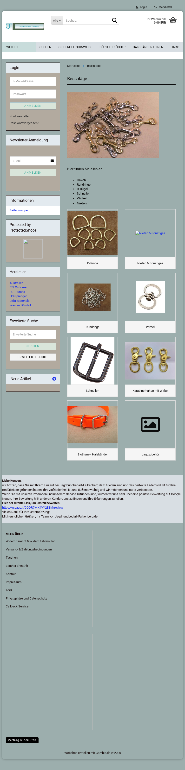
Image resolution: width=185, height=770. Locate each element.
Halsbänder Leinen (148, 47)
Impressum (13, 582)
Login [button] (143, 7)
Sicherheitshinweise (75, 47)
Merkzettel (164, 7)
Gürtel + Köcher (112, 47)
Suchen (45, 47)
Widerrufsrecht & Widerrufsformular (30, 541)
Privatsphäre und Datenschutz (26, 598)
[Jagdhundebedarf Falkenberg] (25, 26)
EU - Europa (17, 292)
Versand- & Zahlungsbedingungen (29, 549)
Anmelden (33, 105)
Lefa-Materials (20, 301)
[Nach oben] (13, 763)
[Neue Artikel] (54, 379)
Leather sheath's (17, 566)
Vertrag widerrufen (22, 740)
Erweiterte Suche (33, 357)
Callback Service (17, 606)
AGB (9, 590)
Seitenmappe (19, 210)
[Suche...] (114, 20)
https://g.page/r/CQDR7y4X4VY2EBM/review (32, 507)
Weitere (12, 47)
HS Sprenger (18, 296)
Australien (16, 283)
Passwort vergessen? (24, 123)
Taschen (12, 557)
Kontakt (11, 574)
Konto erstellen (20, 116)
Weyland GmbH (20, 305)
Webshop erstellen (77, 753)
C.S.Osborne (18, 287)
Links (175, 47)
